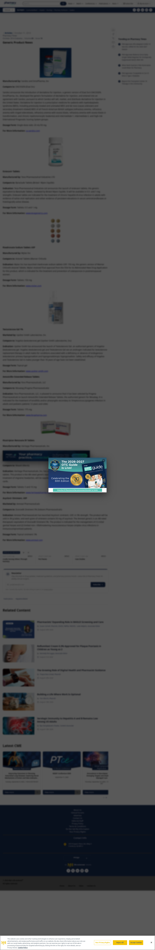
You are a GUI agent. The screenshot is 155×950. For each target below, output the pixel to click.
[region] (77, 943)
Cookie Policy (23, 948)
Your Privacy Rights (102, 943)
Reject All (120, 943)
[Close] (151, 942)
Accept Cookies (136, 943)
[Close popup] (103, 460)
